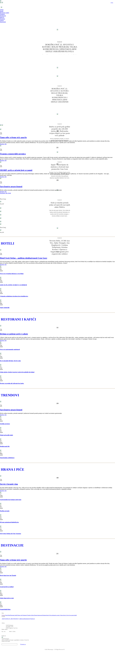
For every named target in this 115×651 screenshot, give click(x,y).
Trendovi (2, 14)
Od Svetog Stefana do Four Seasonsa (10, 533)
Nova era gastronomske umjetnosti (10, 349)
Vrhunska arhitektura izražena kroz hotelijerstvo (14, 296)
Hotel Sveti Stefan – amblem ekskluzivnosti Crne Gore (23, 258)
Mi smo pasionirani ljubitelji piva (9, 522)
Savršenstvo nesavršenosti (11, 186)
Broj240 (2, 204)
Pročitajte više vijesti (5, 193)
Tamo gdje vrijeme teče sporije (13, 137)
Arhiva (2, 20)
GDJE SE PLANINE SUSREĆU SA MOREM (13, 285)
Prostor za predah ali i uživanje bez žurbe (12, 383)
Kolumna (2, 19)
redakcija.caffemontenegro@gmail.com (27, 618)
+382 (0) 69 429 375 (14, 618)
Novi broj (3, 199)
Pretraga (36, 615)
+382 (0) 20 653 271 (6, 618)
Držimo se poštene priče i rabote (14, 334)
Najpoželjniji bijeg (5, 609)
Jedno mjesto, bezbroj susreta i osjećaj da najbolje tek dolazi (17, 372)
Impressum (3, 22)
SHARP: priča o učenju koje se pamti (16, 170)
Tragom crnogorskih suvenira (13, 154)
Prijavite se (23, 644)
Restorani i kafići (4, 12)
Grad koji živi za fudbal (6, 586)
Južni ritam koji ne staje (7, 598)
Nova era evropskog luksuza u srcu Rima (11, 273)
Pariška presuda (4, 511)
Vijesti (1, 9)
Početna (3, 615)
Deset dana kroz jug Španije (8, 575)
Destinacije (3, 15)
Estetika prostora (5, 423)
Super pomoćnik (4, 307)
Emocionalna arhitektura (7, 457)
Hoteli (1, 11)
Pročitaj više (3, 144)
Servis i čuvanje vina (9, 484)
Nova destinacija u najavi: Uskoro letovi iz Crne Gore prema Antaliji (63, 615)
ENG (112, 2)
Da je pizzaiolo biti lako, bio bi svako (10, 360)
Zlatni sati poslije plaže (6, 435)
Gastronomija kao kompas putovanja (10, 499)
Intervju (2, 17)
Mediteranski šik (5, 446)
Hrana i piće (20, 615)
